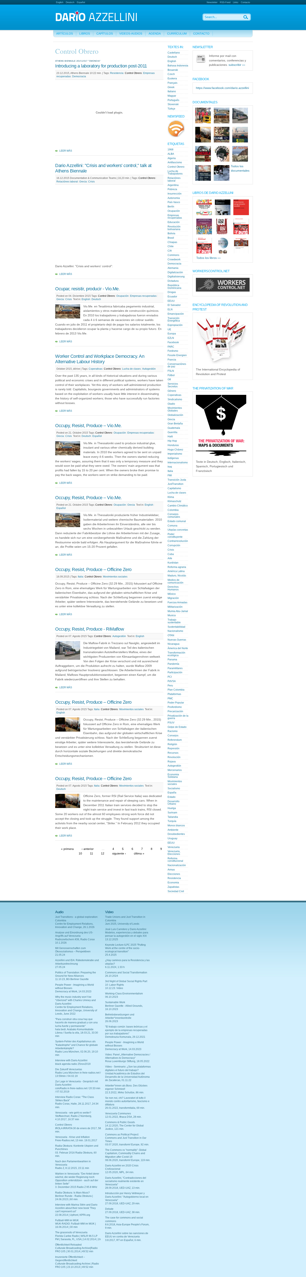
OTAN (171, 635)
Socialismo (174, 788)
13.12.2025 (111, 939)
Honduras (173, 445)
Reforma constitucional (175, 859)
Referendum (175, 740)
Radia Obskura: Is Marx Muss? (72, 1192)
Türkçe (171, 108)
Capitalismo (174, 488)
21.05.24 (60, 955)
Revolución (174, 757)
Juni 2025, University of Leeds (122, 924)
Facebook (173, 342)
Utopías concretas (178, 530)
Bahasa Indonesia (178, 65)
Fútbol (171, 375)
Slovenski (173, 104)
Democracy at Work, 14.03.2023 (73, 991)
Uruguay (172, 838)
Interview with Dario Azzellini (71, 1060)
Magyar (172, 96)
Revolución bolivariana (174, 228)
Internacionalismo (178, 462)
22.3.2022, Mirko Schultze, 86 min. (124, 1092)
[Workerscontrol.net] (223, 290)
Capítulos (104, 33)
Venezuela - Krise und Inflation (72, 1137)
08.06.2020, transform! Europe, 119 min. (127, 1160)
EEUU (171, 301)
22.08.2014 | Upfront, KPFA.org (72, 1215)
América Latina (176, 571)
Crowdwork (174, 259)
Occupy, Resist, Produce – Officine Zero (93, 569)
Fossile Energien (177, 355)
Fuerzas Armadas (177, 602)
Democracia (79, 76)
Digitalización (175, 272)
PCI (170, 677)
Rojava (172, 761)
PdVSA (172, 681)
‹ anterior (88, 849)
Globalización (175, 415)
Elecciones (174, 874)
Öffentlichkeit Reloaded (68, 1244)
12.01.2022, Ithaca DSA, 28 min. (123, 1117)
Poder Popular (176, 702)
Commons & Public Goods (120, 1122)
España (172, 792)
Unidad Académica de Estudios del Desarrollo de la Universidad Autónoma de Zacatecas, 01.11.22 (127, 1076)
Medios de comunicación (175, 581)
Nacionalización (177, 865)
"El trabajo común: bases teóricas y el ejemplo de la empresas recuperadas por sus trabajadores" (126, 1030)
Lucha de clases (131, 369)
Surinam (172, 812)
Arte (170, 558)
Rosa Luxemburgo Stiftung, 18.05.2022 (127, 1061)
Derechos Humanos (173, 588)
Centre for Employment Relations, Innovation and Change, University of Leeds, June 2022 (76, 1010)
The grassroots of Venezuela (71, 1232)
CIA (170, 250)
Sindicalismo (175, 399)
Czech (171, 74)
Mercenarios (175, 770)
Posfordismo (175, 707)
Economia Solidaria (173, 775)
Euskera (172, 78)
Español (81, 2)
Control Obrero (133, 73)
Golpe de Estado (177, 727)
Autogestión (149, 369)
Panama (172, 659)
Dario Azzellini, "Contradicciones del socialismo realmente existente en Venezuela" (125, 1181)
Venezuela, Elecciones (174, 852)
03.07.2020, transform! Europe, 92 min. (127, 1144)
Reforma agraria (177, 567)
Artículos (64, 33)
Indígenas (173, 458)
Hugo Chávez (175, 449)
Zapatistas (173, 887)
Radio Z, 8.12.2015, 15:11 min (72, 1168)
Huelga (172, 808)
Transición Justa (177, 480)
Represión (173, 748)
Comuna (172, 525)
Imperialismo (175, 454)
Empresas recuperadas (143, 296)
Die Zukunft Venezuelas (68, 1069)
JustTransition (175, 484)
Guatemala (174, 428)
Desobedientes (176, 834)
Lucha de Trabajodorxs (175, 172)
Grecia (83, 181)
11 (91, 853)
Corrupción (174, 545)
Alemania (173, 268)
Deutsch (70, 2)
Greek (171, 87)
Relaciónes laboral (67, 181)
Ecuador (172, 296)
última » (139, 853)
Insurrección (175, 193)
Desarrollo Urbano (173, 802)
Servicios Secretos (173, 385)
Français (172, 83)
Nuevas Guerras (177, 639)
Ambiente (173, 830)
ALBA (171, 154)
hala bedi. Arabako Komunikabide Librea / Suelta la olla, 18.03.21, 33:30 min (76, 1032)
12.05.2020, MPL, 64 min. (119, 1172)
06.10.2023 (111, 997)
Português (173, 100)
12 (102, 853)
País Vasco (174, 202)
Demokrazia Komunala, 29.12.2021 (125, 1037)
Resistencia (116, 73)
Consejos (173, 735)
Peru (170, 685)
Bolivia (171, 233)
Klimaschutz (174, 501)
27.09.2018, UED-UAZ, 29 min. (122, 1203)
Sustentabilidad (176, 627)
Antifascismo (175, 162)
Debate (109, 1209)
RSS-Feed (225, 2)
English (59, 2)
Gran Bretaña (175, 423)
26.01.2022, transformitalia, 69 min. (125, 1108)
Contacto (245, 2)
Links (235, 2)
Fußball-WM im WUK (67, 1220)
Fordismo (173, 351)
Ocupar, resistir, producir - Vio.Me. (87, 288)
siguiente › (119, 853)
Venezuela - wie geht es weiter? (73, 1112)
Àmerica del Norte (178, 648)
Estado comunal (177, 521)
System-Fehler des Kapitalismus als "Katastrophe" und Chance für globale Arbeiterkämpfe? (76, 1044)
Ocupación (122, 296)
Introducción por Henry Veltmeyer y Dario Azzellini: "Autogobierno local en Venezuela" (126, 1196)
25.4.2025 (111, 955)
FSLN (171, 371)
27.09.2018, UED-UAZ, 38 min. (122, 1212)
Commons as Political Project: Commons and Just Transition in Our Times (125, 1137)
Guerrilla (172, 432)
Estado (171, 797)
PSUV (171, 722)
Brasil (171, 238)
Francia (172, 359)
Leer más (65, 150)
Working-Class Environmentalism (124, 993)
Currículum (177, 33)
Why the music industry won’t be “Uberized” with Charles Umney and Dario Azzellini (75, 1000)
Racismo (173, 731)
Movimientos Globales (175, 409)
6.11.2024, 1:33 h (115, 967)
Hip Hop (172, 441)
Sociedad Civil (176, 891)
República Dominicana (174, 286)
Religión (172, 744)
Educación (174, 222)
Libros (84, 33)
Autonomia (174, 198)
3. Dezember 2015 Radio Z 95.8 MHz (76, 1187)
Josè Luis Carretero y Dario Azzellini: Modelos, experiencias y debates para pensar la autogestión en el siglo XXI (126, 932)
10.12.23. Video (114, 988)
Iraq (170, 466)
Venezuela (174, 847)
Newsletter (212, 2)
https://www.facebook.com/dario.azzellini (222, 88)
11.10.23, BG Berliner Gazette (72, 979)
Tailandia (173, 817)
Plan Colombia (176, 689)
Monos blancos (176, 825)
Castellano (174, 52)
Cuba (171, 554)
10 (80, 853)
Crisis (91, 181)
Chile (171, 246)
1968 (170, 149)
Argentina (173, 185)
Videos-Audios (130, 33)
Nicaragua (173, 644)
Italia (80, 576)
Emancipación (176, 314)
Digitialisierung (176, 276)
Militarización (175, 607)
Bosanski (173, 70)
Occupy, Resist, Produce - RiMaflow (89, 629)
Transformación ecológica (176, 654)
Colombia (173, 510)
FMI (170, 475)
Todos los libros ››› (208, 257)
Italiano (172, 91)
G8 (169, 379)
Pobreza (172, 189)
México (172, 594)
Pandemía (173, 664)
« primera (67, 849)
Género (172, 391)
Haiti (170, 436)
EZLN (171, 338)
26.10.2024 (111, 976)
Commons (173, 255)
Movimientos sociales (115, 576)
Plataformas (174, 694)
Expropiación (175, 325)
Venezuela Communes (118, 1113)
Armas (171, 869)
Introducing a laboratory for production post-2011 (101, 66)
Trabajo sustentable (174, 621)
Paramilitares (175, 668)
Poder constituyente (175, 535)
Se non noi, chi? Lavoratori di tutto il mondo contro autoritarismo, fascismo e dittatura (127, 1101)
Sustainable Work (115, 1002)
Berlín (171, 206)
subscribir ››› (237, 64)
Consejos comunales (174, 515)
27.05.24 (60, 967)
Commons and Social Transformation (126, 972)
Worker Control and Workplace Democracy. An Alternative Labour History (99, 359)
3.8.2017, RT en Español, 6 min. (123, 1240)
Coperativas (95, 369)
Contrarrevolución (178, 541)
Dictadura (173, 281)
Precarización (175, 711)
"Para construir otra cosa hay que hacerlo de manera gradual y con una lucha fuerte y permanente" (76, 1022)
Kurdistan (173, 562)
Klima (171, 497)
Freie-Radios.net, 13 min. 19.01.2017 (76, 1140)
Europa (172, 333)
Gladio (171, 404)
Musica (172, 615)
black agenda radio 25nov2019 (73, 1064)
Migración (173, 598)
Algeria (172, 158)
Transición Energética (174, 319)
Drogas (172, 292)
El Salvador (174, 305)
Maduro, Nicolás (177, 575)
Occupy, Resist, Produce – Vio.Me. (88, 425)
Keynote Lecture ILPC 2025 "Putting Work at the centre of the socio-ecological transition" (125, 948)
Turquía (172, 821)
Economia (173, 882)
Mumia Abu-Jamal (178, 611)
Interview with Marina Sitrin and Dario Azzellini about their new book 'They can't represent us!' (76, 1208)
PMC (170, 698)
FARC (171, 346)
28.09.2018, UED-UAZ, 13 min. (122, 1188)
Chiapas (172, 242)
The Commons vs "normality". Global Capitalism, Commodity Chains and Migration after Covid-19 (125, 1153)
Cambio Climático (178, 505)
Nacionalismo (175, 631)
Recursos (173, 753)
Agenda (155, 33)
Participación (175, 672)
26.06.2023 (111, 1021)
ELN (170, 309)
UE (169, 329)
